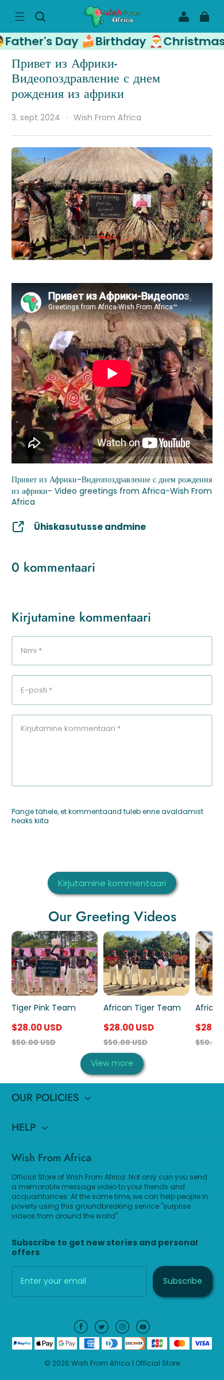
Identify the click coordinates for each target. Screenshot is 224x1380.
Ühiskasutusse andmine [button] (90, 527)
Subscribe (182, 1281)
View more (112, 1063)
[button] (19, 17)
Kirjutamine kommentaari (112, 883)
